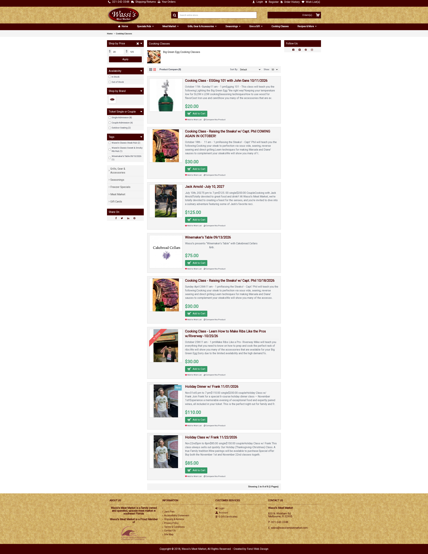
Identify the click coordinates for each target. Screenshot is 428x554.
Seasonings (232, 26)
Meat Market (170, 26)
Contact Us (170, 530)
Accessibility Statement (176, 515)
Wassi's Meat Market (194, 548)
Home (124, 26)
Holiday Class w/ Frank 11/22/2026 (211, 437)
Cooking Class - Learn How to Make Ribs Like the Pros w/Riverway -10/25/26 (225, 333)
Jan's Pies (169, 511)
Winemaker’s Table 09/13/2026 (208, 237)
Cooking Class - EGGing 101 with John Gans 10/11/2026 (226, 81)
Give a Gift (254, 26)
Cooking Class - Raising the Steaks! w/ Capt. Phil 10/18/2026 (230, 281)
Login (221, 508)
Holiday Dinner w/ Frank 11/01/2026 (211, 387)
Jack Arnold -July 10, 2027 (204, 187)
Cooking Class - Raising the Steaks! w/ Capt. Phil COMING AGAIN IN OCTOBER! (227, 133)
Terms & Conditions (174, 527)
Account (223, 512)
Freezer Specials (120, 187)
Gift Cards (116, 201)
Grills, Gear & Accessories (201, 26)
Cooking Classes (280, 26)
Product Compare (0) (170, 69)
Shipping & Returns (174, 519)
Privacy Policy (171, 523)
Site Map (169, 534)
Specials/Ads (144, 26)
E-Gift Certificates (228, 516)
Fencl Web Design (257, 548)
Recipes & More (306, 26)
